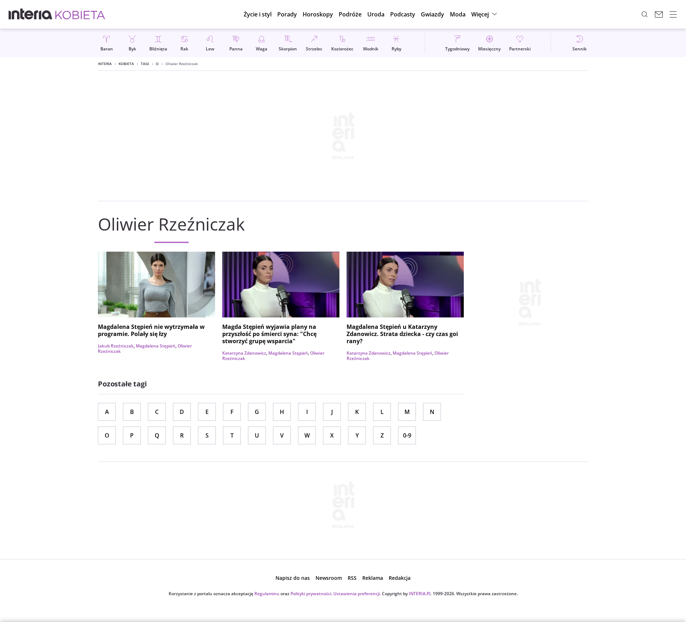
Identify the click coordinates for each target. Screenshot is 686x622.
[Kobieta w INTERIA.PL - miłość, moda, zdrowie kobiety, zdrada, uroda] (80, 14)
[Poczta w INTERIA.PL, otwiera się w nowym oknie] (659, 14)
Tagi (145, 63)
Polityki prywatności (310, 594)
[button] (318, 14)
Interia (105, 63)
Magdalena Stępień (155, 346)
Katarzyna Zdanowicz (244, 353)
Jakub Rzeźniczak (116, 346)
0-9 (407, 435)
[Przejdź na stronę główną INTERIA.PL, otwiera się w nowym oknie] (31, 14)
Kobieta (126, 63)
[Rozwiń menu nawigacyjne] (673, 14)
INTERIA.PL (420, 594)
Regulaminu (266, 594)
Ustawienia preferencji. (357, 593)
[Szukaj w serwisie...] (644, 14)
